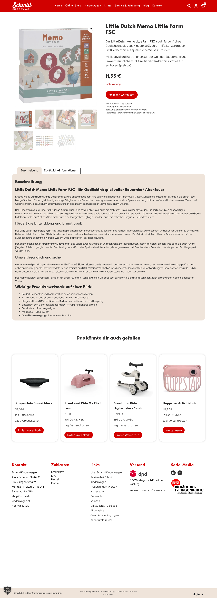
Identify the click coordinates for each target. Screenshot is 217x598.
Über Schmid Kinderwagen (106, 472)
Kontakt (157, 5)
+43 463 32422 (20, 505)
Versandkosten (30, 420)
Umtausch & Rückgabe (104, 505)
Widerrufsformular (101, 520)
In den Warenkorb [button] (29, 430)
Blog (146, 5)
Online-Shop (73, 5)
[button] (91, 29)
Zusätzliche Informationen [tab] (60, 170)
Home (58, 5)
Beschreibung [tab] (29, 170)
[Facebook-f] (179, 472)
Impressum (97, 491)
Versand (128, 103)
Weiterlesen (174, 430)
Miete (107, 5)
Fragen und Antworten (104, 486)
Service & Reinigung (127, 5)
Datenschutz (98, 496)
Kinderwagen (93, 5)
